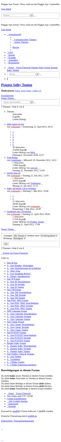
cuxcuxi (33, 168)
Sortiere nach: (33, 235)
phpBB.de (32, 416)
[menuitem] (24, 39)
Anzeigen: (8, 235)
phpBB (15, 411)
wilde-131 (36, 91)
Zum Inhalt (6, 9)
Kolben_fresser (37, 222)
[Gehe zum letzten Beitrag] (36, 152)
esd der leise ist (13, 173)
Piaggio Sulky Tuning (16, 85)
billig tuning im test (15, 124)
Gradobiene (16, 160)
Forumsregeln (7, 95)
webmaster (15, 127)
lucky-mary (26, 91)
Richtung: (8, 238)
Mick (32, 152)
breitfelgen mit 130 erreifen (19, 211)
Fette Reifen (12, 157)
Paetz (17, 91)
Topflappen (35, 183)
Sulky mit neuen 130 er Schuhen (21, 188)
